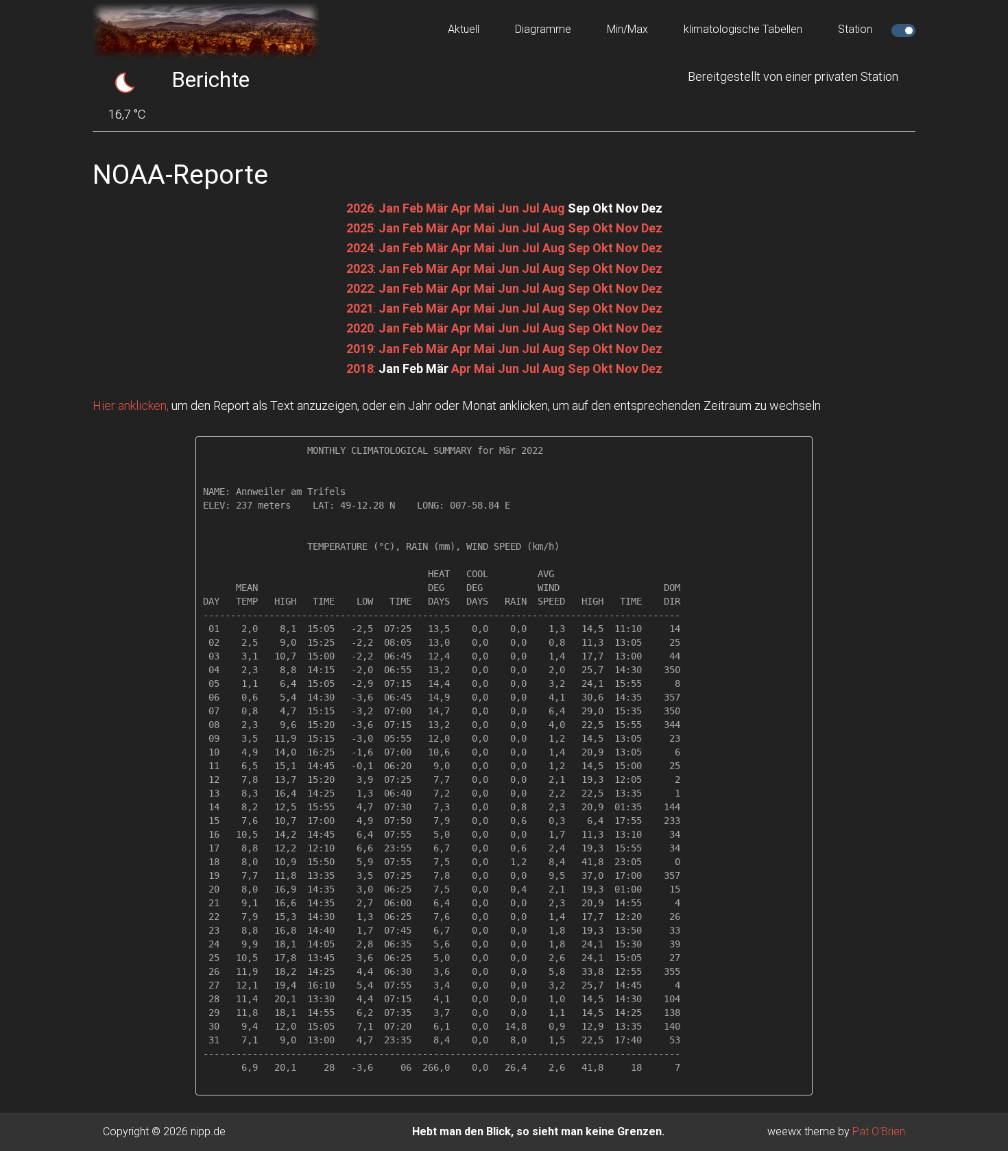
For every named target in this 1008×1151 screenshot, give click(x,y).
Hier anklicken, (131, 405)
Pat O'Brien (878, 1131)
